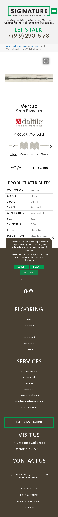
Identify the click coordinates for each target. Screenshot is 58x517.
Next (51, 144)
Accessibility (29, 489)
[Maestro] (24, 145)
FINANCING (40, 168)
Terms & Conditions (29, 501)
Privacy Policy (29, 495)
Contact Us (17, 168)
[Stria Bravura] (14, 145)
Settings (29, 273)
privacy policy (33, 254)
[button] (29, 422)
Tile (25, 46)
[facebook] (25, 291)
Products (33, 46)
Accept (21, 267)
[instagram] (31, 291)
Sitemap (29, 508)
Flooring (18, 46)
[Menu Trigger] (54, 11)
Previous (7, 144)
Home (9, 46)
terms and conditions (25, 257)
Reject (37, 267)
